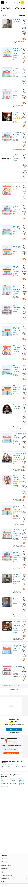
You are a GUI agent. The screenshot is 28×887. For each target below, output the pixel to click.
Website (15, 23)
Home (2, 685)
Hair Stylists (16, 21)
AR (6, 685)
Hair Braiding (13, 783)
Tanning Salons (4, 783)
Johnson (17, 766)
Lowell (16, 764)
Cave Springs (3, 767)
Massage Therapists (21, 781)
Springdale (10, 764)
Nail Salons (13, 780)
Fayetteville (3, 764)
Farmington (24, 764)
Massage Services (21, 784)
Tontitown (10, 685)
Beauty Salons (17, 685)
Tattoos (3, 780)
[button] (26, 2)
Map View (6, 15)
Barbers (21, 229)
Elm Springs (10, 767)
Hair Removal (13, 778)
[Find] (22, 2)
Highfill (23, 766)
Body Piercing (4, 778)
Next (19, 692)
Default (23, 15)
